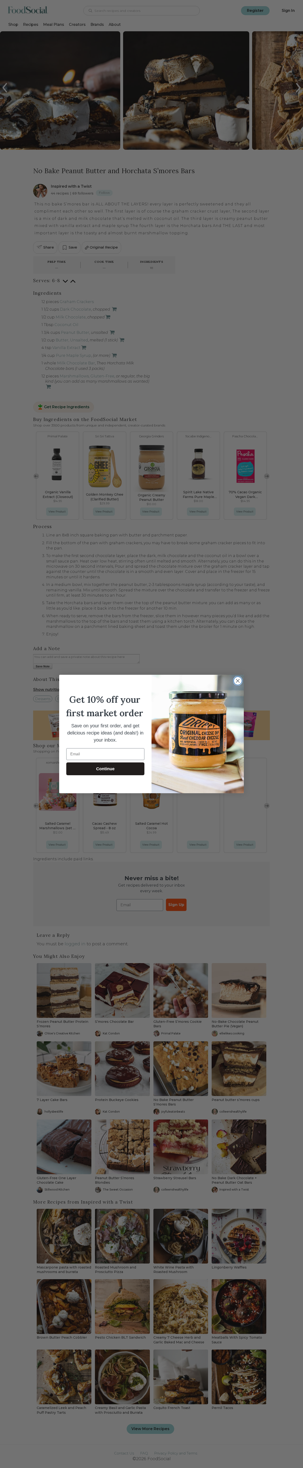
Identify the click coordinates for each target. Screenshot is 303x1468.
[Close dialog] (238, 681)
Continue (105, 768)
